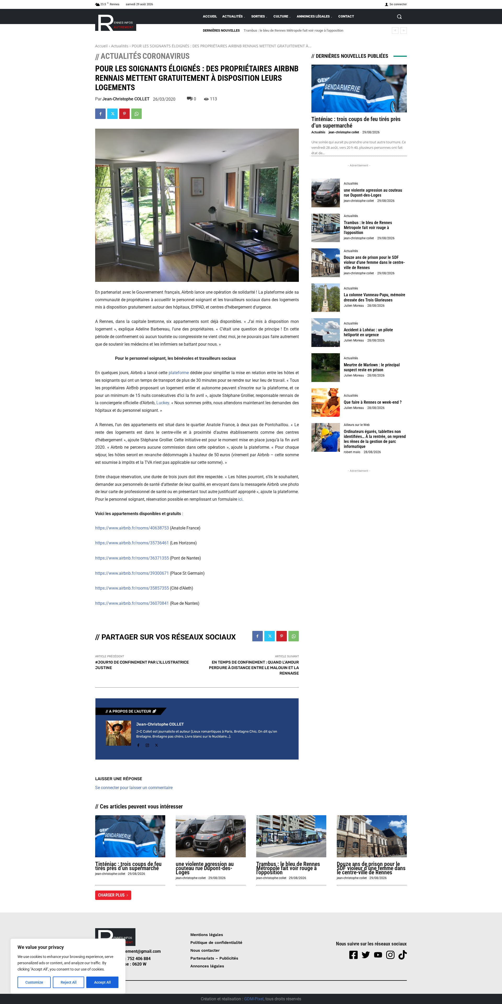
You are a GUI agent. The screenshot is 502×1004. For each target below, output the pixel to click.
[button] (399, 16)
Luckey (162, 402)
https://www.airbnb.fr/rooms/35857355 (132, 588)
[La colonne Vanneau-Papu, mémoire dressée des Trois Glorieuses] (325, 297)
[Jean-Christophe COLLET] (118, 735)
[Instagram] (147, 744)
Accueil (101, 45)
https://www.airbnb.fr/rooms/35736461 (132, 542)
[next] (403, 30)
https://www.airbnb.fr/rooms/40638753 (132, 528)
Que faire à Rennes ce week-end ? (373, 402)
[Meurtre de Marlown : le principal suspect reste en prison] (325, 367)
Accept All (102, 982)
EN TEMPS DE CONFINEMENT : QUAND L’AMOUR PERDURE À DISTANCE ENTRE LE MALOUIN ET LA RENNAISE (254, 668)
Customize (34, 982)
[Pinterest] (124, 114)
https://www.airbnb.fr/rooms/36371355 (132, 558)
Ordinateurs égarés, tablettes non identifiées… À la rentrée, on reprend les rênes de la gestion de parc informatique (375, 439)
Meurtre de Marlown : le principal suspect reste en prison (372, 367)
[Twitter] (112, 114)
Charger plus (111, 895)
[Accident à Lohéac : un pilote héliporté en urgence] (325, 332)
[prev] (395, 30)
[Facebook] (100, 114)
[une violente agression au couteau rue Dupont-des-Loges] (325, 193)
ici (240, 499)
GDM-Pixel (254, 998)
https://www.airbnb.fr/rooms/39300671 (132, 573)
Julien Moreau (354, 305)
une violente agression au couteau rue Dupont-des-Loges (373, 193)
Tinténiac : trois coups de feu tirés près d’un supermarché (128, 866)
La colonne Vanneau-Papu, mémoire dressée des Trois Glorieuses (374, 297)
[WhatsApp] (136, 114)
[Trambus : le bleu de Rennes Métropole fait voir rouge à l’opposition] (325, 228)
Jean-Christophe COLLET (126, 99)
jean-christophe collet (344, 132)
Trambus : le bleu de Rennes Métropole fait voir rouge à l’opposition (368, 227)
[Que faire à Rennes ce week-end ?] (325, 402)
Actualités (119, 45)
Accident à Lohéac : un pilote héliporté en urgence (368, 332)
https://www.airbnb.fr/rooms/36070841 (132, 603)
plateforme (179, 372)
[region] (68, 966)
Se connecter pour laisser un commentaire (134, 787)
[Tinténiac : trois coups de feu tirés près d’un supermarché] (359, 88)
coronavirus (166, 56)
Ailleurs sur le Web (357, 425)
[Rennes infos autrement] (115, 22)
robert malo (352, 452)
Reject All (69, 982)
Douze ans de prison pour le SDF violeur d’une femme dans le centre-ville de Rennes (306, 30)
